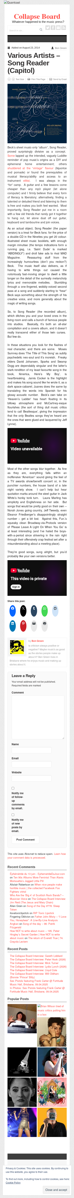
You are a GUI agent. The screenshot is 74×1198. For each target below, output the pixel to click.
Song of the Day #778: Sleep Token (35, 907)
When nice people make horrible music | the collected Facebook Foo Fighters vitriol (36, 888)
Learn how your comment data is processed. (36, 855)
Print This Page (38, 79)
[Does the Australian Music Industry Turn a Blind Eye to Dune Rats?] (22, 1062)
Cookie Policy (13, 1182)
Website (17, 772)
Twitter (47, 27)
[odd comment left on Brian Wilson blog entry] (22, 1018)
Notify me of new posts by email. (17, 825)
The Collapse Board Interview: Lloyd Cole (33, 970)
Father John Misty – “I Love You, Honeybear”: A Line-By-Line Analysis (38, 918)
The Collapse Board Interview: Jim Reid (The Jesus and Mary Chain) (38, 900)
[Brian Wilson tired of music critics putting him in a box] (52, 1010)
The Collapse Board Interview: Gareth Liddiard (36, 956)
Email (58, 27)
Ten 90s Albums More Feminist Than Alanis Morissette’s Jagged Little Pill (37, 879)
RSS (63, 27)
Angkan (14, 924)
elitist (26, 180)
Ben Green (61, 48)
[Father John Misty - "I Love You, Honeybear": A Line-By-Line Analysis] (52, 1092)
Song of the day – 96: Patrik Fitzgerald (32, 925)
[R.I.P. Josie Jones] (22, 1092)
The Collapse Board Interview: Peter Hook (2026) (38, 959)
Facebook (53, 27)
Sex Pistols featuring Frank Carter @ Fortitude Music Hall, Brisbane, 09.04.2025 (36, 982)
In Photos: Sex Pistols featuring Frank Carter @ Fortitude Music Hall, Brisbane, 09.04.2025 (37, 989)
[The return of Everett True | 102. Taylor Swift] (22, 1122)
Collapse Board (37, 16)
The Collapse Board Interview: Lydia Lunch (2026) (38, 966)
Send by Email (60, 79)
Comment (18, 692)
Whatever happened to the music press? (38, 21)
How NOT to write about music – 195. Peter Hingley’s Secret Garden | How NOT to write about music (35, 934)
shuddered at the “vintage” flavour (30, 168)
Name (15, 744)
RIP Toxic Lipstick (43, 913)
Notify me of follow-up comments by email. (18, 800)
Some (11, 156)
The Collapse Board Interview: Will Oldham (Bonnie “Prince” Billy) (34, 975)
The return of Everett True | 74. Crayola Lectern (36, 939)
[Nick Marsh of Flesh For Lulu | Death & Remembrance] (51, 1032)
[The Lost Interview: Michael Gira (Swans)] (52, 1122)
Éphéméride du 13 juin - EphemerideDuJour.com (37, 874)
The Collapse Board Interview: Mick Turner (34, 963)
